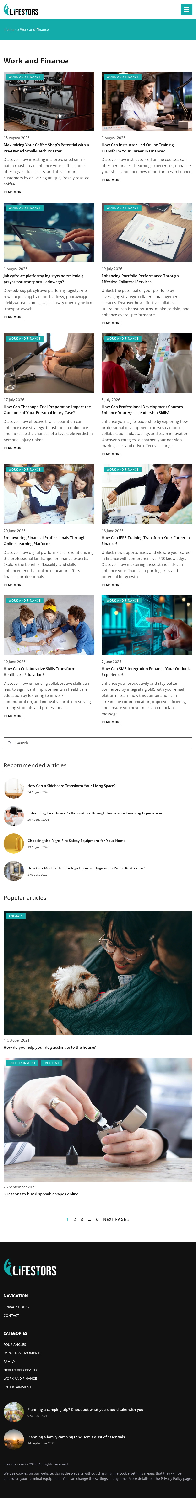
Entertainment (17, 1387)
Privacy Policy (171, 1478)
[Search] (9, 743)
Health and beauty (21, 1370)
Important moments (22, 1353)
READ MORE (13, 192)
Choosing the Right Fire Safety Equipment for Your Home (76, 840)
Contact (11, 1315)
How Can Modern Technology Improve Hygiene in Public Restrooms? (86, 868)
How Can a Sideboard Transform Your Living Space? (71, 785)
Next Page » (116, 1219)
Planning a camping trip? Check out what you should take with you (85, 1409)
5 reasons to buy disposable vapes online (41, 1194)
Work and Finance (20, 1378)
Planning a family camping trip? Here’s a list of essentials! (76, 1437)
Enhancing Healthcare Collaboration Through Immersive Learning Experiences (95, 813)
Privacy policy (17, 1307)
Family (9, 1361)
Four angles (15, 1344)
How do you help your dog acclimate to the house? (50, 1047)
